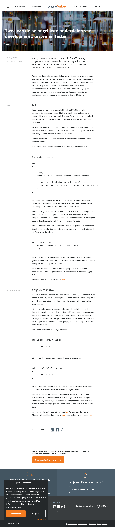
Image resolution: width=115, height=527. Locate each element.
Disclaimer (92, 524)
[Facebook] (59, 507)
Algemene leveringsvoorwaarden (76, 524)
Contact (97, 7)
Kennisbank (36, 7)
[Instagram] (63, 507)
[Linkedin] (54, 507)
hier (63, 279)
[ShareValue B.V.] (57, 6)
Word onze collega (80, 7)
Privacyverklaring (102, 524)
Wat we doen (20, 7)
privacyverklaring (13, 507)
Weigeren (36, 513)
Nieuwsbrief (57, 512)
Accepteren (16, 513)
